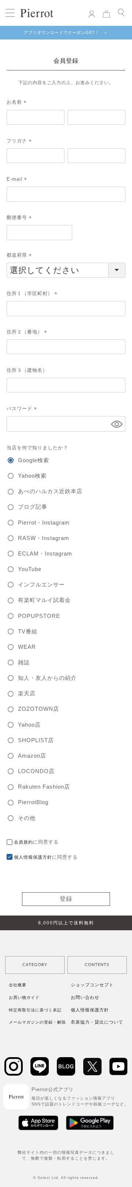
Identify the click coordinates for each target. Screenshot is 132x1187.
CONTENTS (97, 965)
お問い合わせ (85, 997)
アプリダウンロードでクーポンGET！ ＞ (66, 32)
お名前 (18, 102)
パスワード (23, 408)
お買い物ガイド (24, 997)
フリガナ (20, 140)
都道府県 (20, 255)
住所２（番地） (28, 332)
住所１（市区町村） (33, 293)
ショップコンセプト (92, 984)
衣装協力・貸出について (97, 1022)
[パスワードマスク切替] (117, 423)
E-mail (18, 179)
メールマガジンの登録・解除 (37, 1022)
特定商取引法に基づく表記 (35, 1010)
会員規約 (23, 842)
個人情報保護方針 (33, 857)
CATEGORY (34, 965)
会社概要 (17, 985)
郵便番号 (20, 217)
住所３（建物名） (27, 370)
